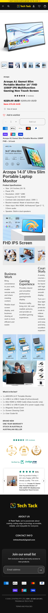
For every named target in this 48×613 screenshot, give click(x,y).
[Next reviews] (43, 481)
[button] (24, 480)
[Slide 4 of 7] (24, 65)
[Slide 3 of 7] (17, 65)
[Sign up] (40, 570)
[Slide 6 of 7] (37, 65)
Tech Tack (29, 601)
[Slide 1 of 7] (4, 65)
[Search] (8, 6)
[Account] (33, 6)
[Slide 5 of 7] (31, 65)
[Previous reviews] (4, 481)
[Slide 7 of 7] (44, 65)
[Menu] (3, 6)
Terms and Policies (24, 606)
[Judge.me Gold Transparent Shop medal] (12, 450)
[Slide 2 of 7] (11, 65)
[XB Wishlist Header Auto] (39, 6)
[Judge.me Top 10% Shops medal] (36, 450)
